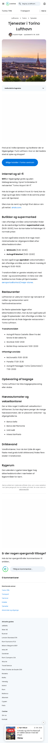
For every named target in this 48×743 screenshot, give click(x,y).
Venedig (5, 682)
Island (4, 686)
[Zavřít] (43, 722)
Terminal (5, 598)
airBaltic (5, 626)
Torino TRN (7, 11)
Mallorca (5, 694)
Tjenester (33, 18)
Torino (24, 18)
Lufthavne (14, 18)
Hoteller (4, 602)
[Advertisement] (24, 118)
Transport (25, 11)
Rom (3, 690)
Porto (3, 705)
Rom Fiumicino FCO (9, 642)
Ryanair (4, 634)
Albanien (5, 697)
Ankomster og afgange (10, 610)
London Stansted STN (9, 638)
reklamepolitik (24, 489)
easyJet (4, 650)
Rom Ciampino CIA (9, 658)
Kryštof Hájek (17, 35)
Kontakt (4, 719)
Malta (4, 678)
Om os (4, 715)
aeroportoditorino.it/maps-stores (17, 282)
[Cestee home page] (11, 4)
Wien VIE (5, 630)
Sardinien (5, 654)
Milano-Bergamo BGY (9, 646)
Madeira (5, 674)
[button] (3, 4)
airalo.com (16, 207)
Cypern (4, 701)
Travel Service (7, 666)
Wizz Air (4, 662)
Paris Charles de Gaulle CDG (12, 670)
